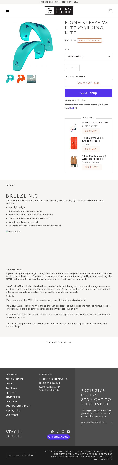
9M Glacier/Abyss (76, 56)
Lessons (9, 383)
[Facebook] (52, 431)
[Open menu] (10, 10)
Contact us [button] (46, 374)
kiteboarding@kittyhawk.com (53, 379)
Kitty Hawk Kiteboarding (60, 451)
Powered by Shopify (101, 459)
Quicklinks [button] (12, 374)
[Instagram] (63, 431)
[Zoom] (32, 46)
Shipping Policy (13, 410)
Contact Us (11, 401)
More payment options (76, 100)
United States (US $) (19, 455)
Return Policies (13, 397)
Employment (12, 414)
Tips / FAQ (11, 392)
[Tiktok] (57, 431)
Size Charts (11, 388)
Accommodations (14, 379)
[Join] (109, 422)
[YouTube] (68, 431)
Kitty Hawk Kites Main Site (18, 406)
